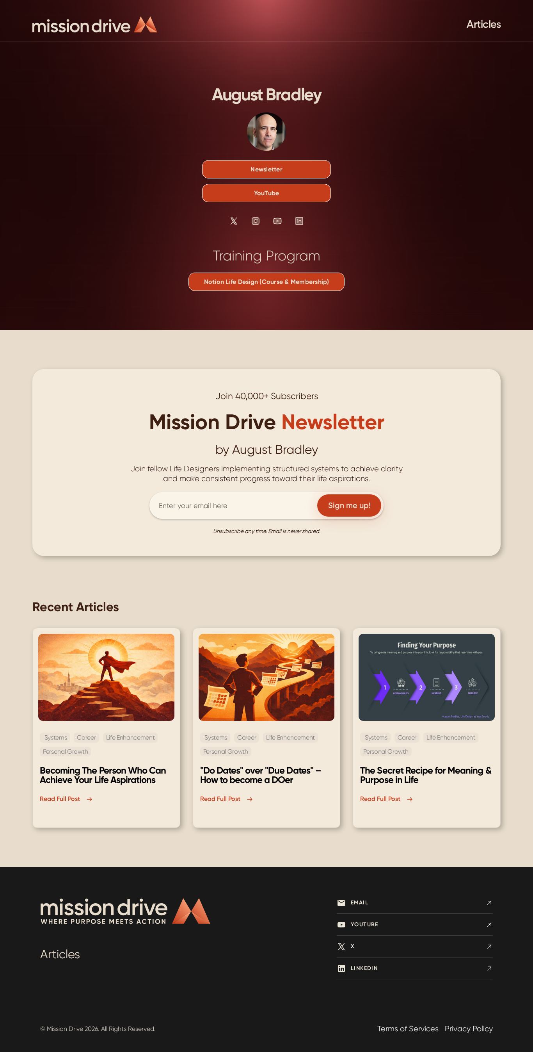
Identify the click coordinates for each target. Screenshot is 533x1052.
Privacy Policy (469, 1028)
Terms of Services (408, 1028)
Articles (484, 24)
